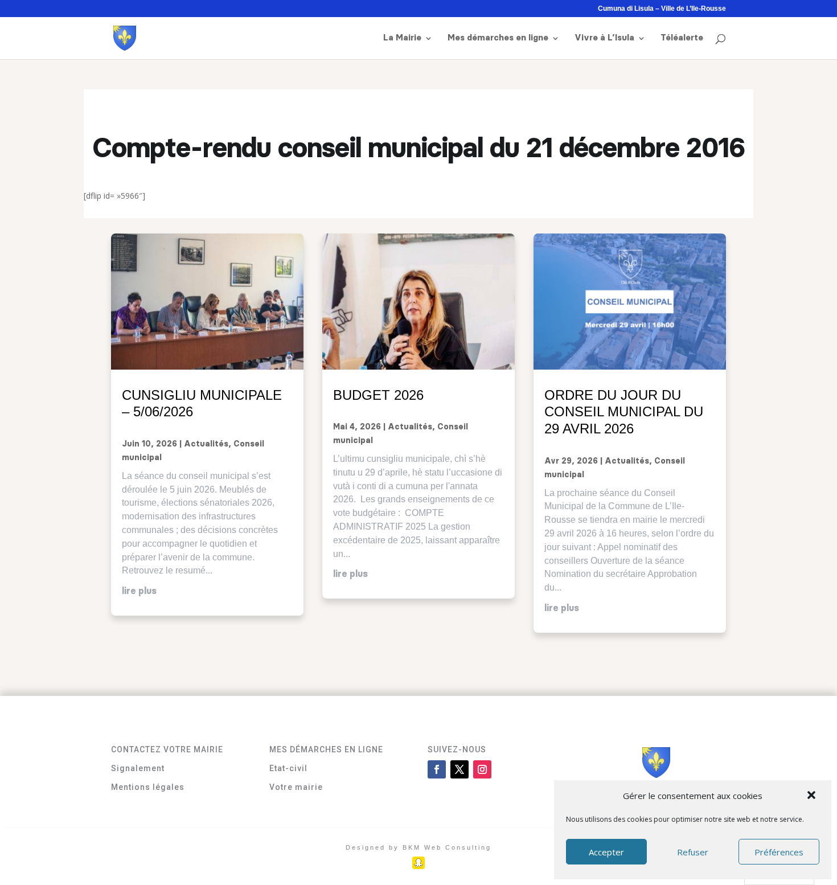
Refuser (692, 852)
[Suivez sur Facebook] (437, 769)
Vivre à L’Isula (604, 38)
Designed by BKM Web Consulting (418, 847)
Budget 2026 (378, 395)
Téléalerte (681, 38)
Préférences (778, 852)
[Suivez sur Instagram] (482, 769)
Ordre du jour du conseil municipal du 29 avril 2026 (623, 412)
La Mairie (402, 38)
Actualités (206, 444)
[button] (812, 796)
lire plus (139, 591)
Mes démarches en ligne (498, 38)
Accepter (606, 852)
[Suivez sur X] (459, 769)
